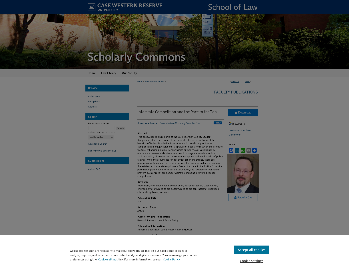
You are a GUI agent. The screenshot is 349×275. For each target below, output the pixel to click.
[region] (174, 255)
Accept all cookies (251, 249)
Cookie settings (108, 260)
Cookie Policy (171, 260)
